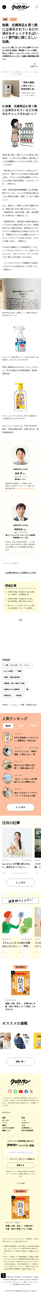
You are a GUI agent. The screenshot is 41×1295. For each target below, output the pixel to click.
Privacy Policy (25, 1284)
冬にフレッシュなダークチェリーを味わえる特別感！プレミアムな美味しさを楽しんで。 (21, 607)
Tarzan (21, 1279)
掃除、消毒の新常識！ (12, 677)
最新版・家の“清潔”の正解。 (15, 683)
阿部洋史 (7, 695)
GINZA (36, 1277)
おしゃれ (5, 1120)
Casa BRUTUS (27, 1277)
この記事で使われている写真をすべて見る (20, 573)
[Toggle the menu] (4, 7)
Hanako (6, 1279)
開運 (4, 1125)
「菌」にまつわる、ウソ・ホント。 (17, 665)
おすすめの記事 (8, 1128)
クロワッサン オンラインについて (13, 1239)
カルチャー (26, 1123)
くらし (13, 19)
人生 (23, 1125)
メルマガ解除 (20, 1183)
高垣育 (19, 695)
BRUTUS (11, 1277)
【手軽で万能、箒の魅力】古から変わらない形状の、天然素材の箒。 (21, 593)
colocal (27, 1279)
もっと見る (20, 807)
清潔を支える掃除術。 (12, 689)
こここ (20, 1282)
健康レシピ (6, 1130)
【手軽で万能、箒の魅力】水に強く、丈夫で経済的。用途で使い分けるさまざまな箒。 (21, 600)
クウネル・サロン (11, 1282)
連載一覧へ (20, 1061)
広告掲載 (16, 1284)
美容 (23, 1118)
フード (4, 1123)
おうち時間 (8, 671)
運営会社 (29, 1239)
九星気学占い (27, 1128)
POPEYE (18, 1277)
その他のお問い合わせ (20, 1241)
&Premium (14, 1279)
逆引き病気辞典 (27, 1130)
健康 (5, 19)
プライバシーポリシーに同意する (22, 1159)
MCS (25, 1282)
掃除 (19, 671)
